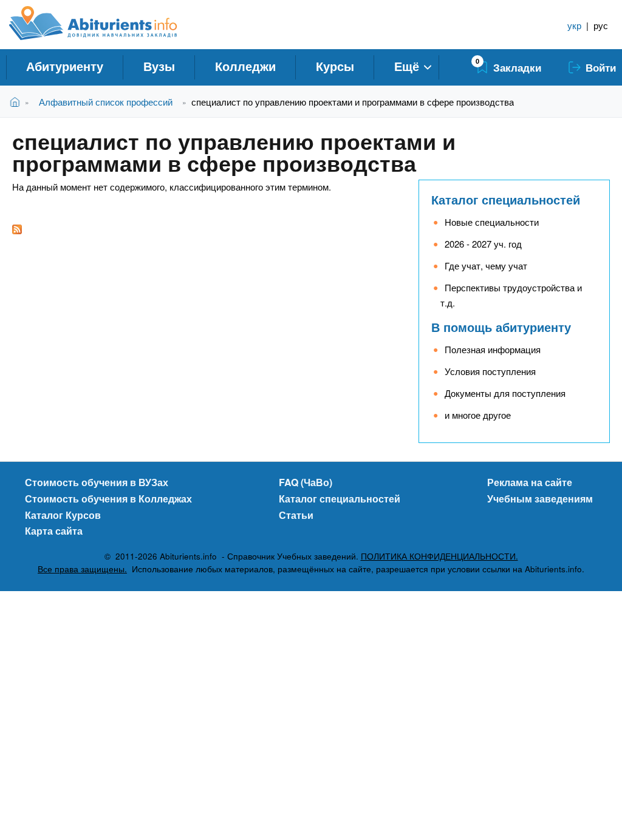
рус (600, 25)
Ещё (406, 66)
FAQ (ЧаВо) (305, 482)
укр (574, 25)
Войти (601, 67)
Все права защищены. (82, 569)
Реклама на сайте (529, 482)
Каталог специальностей (505, 199)
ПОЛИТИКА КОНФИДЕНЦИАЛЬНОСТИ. (439, 556)
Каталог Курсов (63, 515)
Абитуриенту (64, 66)
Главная (17, 101)
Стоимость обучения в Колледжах (108, 499)
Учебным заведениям (540, 499)
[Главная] (106, 23)
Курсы (335, 66)
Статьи (296, 515)
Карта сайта (54, 531)
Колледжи (245, 66)
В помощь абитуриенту (501, 327)
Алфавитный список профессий (106, 101)
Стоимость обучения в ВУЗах (96, 482)
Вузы (159, 66)
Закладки (517, 67)
